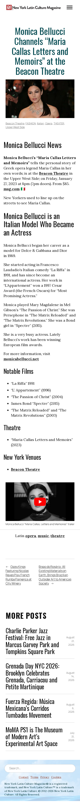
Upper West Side (15, 127)
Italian (40, 123)
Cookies (56, 777)
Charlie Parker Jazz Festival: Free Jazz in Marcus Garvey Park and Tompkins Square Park (32, 641)
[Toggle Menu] (70, 7)
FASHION (30, 123)
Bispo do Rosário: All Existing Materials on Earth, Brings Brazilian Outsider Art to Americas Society (55, 575)
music (43, 535)
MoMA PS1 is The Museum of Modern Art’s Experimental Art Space (34, 736)
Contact (23, 777)
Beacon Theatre (15, 123)
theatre (57, 535)
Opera (48, 123)
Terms (35, 777)
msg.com (12, 189)
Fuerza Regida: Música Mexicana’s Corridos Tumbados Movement (30, 708)
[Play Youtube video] (40, 501)
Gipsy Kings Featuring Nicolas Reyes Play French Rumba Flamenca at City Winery (18, 575)
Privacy (44, 777)
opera (30, 535)
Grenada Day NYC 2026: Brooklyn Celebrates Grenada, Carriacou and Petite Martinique (32, 676)
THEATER (59, 123)
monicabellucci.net (21, 359)
